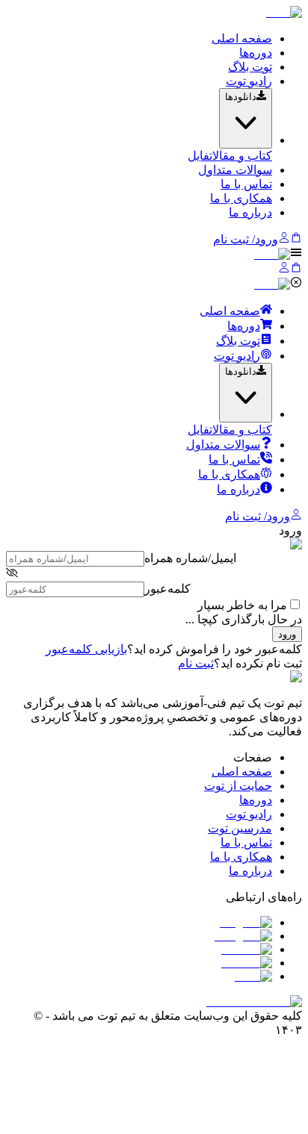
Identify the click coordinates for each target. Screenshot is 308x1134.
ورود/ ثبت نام (245, 239)
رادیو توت (249, 81)
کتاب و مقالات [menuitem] (240, 155)
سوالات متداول (235, 169)
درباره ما (250, 212)
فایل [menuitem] (198, 155)
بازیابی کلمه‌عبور (86, 649)
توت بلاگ (250, 66)
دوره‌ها (255, 52)
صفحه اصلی (242, 38)
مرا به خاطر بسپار (242, 605)
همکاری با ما (241, 198)
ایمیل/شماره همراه (190, 558)
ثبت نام (196, 663)
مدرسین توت (240, 828)
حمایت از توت (238, 785)
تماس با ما (246, 184)
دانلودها (240, 96)
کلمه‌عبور (167, 588)
